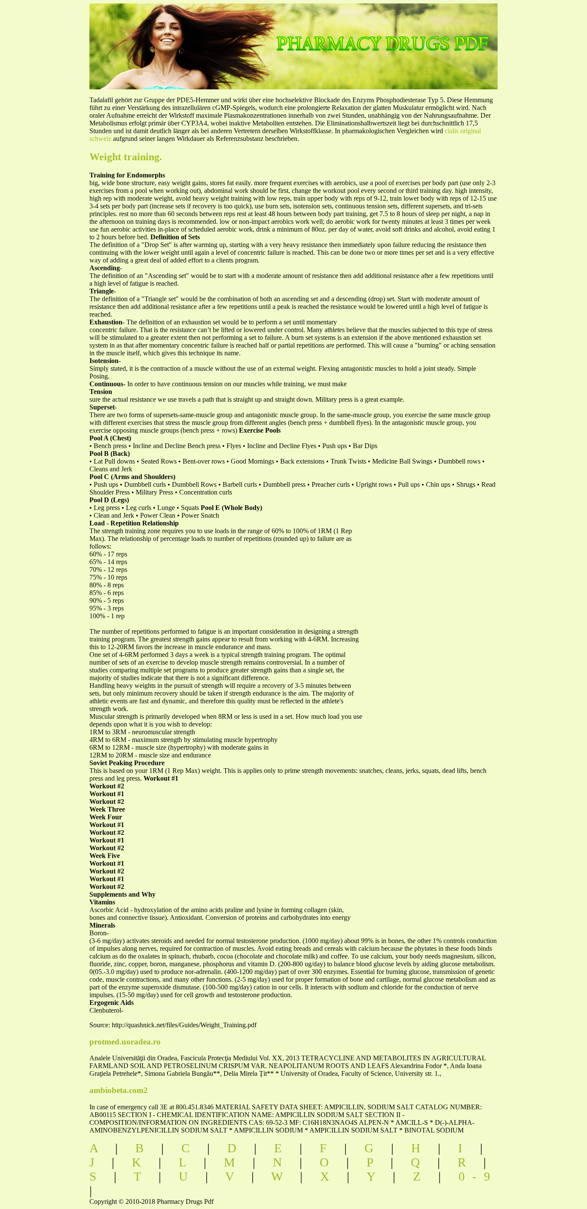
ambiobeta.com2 (118, 1090)
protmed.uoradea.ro (125, 1041)
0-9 (478, 1176)
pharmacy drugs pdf (412, 34)
